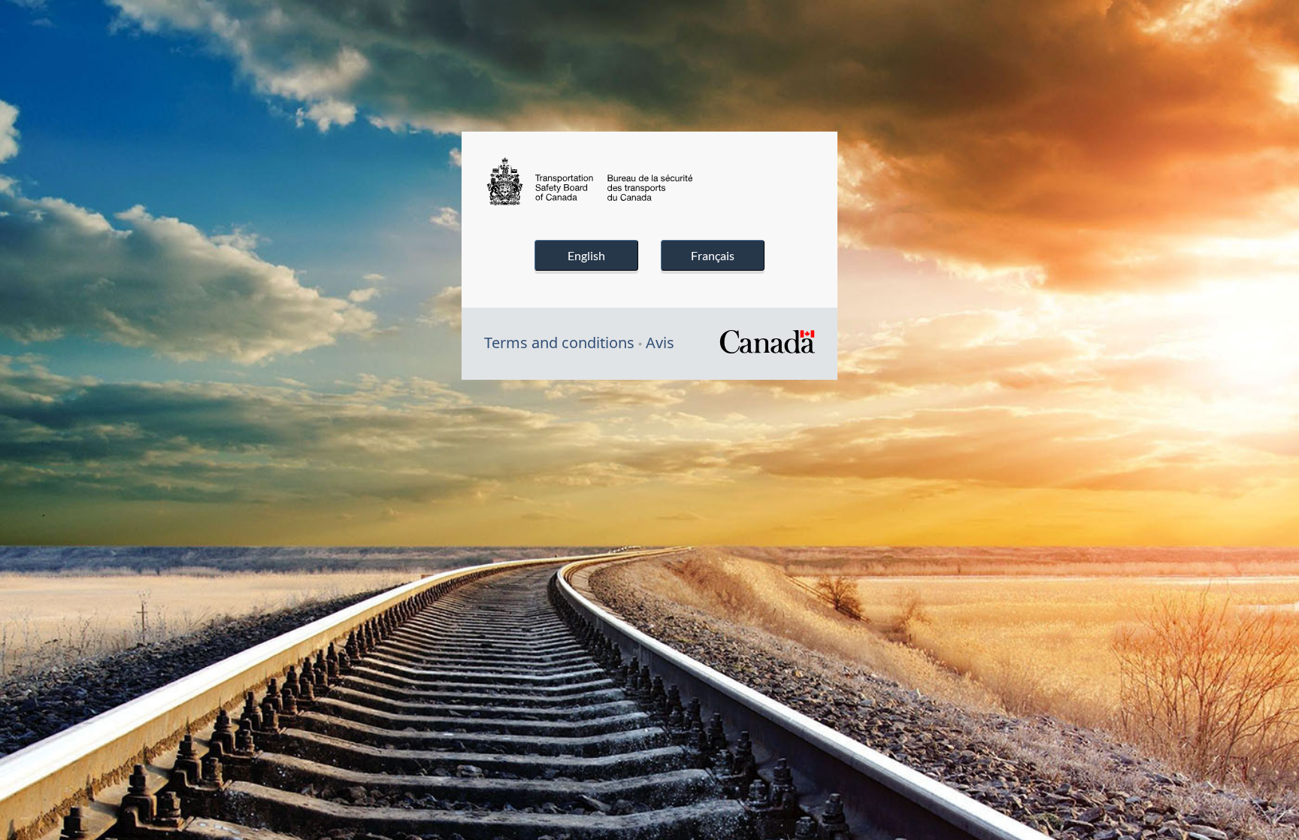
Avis (660, 342)
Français (712, 255)
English (586, 255)
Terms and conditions (559, 342)
